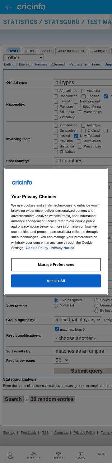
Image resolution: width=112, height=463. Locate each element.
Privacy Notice (62, 247)
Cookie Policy (37, 247)
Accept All (56, 280)
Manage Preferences (56, 264)
